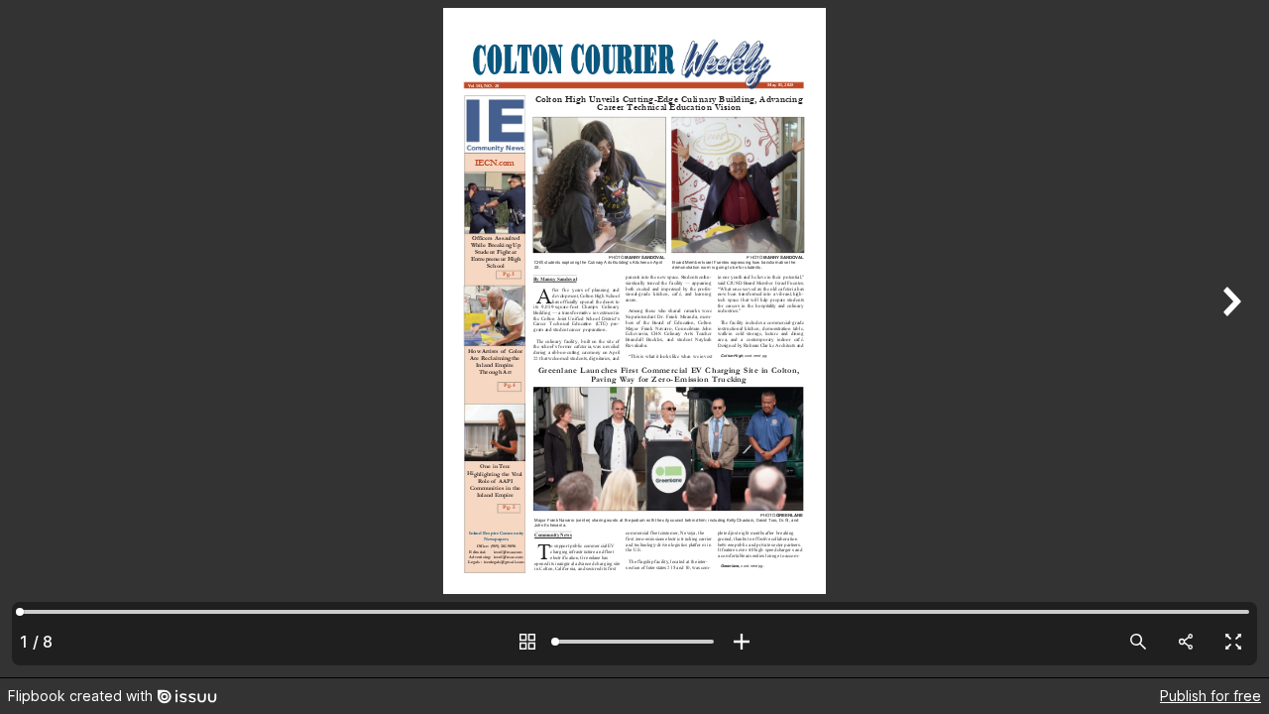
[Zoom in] (741, 641)
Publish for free (1210, 695)
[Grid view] (527, 641)
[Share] (1186, 641)
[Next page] (1229, 338)
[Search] (1138, 641)
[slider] (634, 642)
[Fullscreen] (1233, 641)
